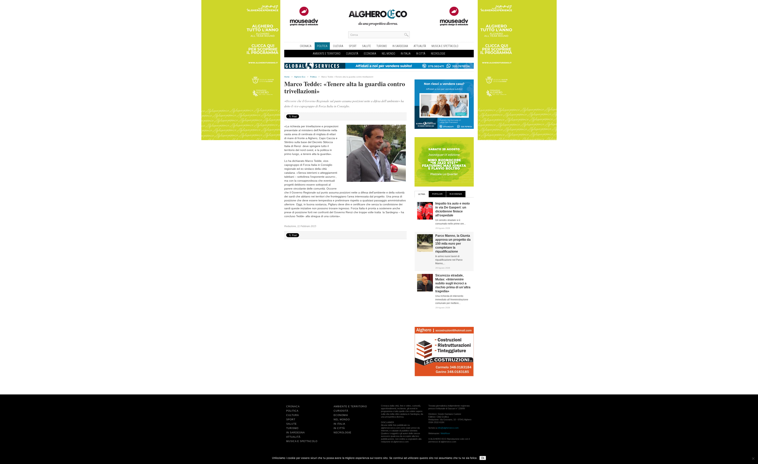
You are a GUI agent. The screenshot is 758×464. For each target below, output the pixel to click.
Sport (352, 46)
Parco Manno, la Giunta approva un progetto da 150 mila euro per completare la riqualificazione (453, 243)
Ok (482, 457)
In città (420, 53)
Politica (322, 46)
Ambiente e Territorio (327, 53)
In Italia (406, 53)
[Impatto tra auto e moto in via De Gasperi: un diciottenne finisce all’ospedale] (425, 218)
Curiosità (352, 53)
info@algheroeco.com (448, 428)
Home (287, 77)
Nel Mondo (388, 53)
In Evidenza (455, 194)
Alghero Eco (299, 77)
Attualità (420, 46)
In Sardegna (400, 46)
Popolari (437, 194)
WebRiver (445, 433)
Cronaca (305, 46)
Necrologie (438, 53)
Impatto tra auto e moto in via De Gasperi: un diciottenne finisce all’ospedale (452, 209)
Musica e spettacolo (445, 46)
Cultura (338, 46)
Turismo (381, 46)
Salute (366, 46)
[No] (753, 458)
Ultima (421, 194)
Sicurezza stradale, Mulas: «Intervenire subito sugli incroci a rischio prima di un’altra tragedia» (452, 283)
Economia (370, 53)
